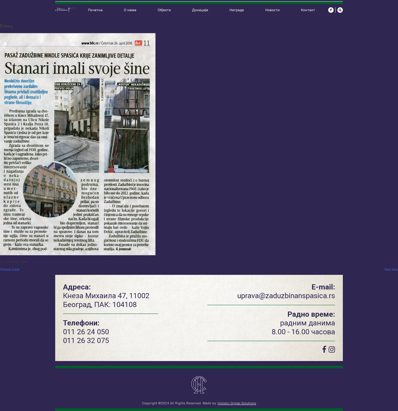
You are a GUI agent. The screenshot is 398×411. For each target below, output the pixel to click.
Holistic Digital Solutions (237, 403)
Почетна (95, 10)
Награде (236, 10)
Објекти (164, 10)
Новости (272, 10)
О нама (130, 10)
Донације (200, 10)
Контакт (308, 10)
